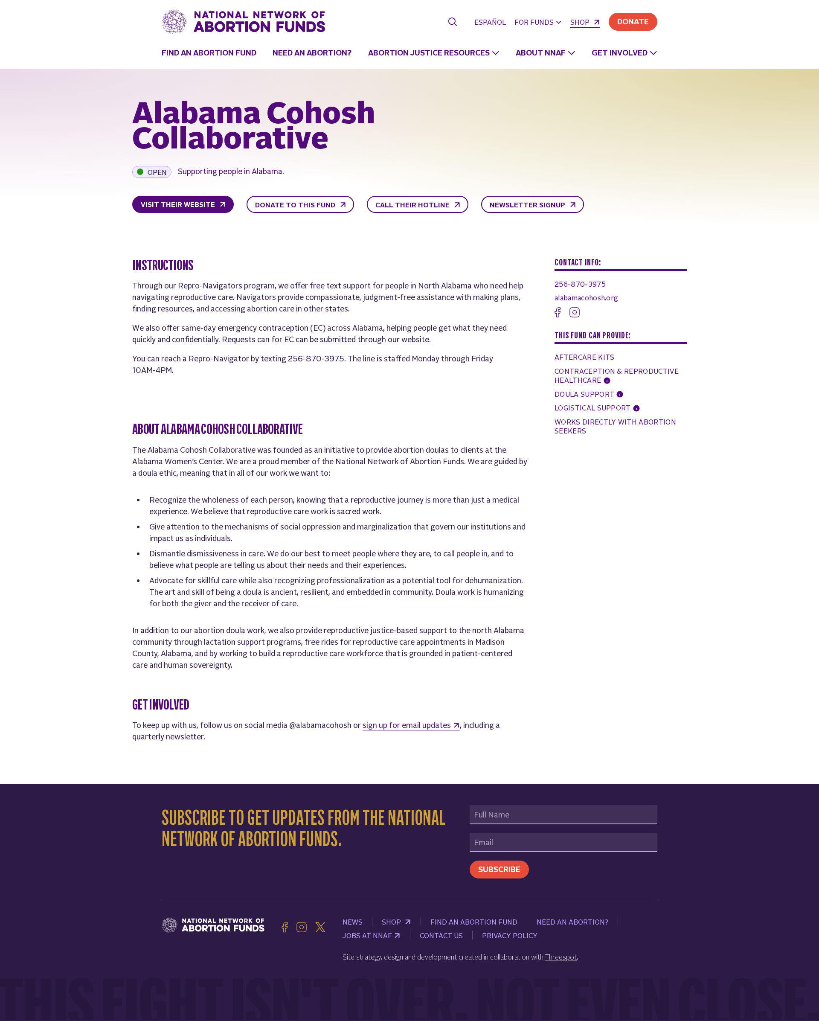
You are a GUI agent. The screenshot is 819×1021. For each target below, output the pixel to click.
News (353, 921)
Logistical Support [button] (594, 407)
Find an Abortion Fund (209, 52)
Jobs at (367, 935)
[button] (538, 22)
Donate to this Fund (296, 204)
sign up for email (407, 725)
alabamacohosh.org (586, 297)
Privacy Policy (509, 935)
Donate (633, 21)
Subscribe (499, 869)
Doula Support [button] (585, 394)
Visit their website (179, 204)
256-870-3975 (580, 283)
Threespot (561, 956)
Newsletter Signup (528, 204)
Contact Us (441, 935)
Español (490, 21)
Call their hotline (413, 204)
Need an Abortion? (312, 52)
